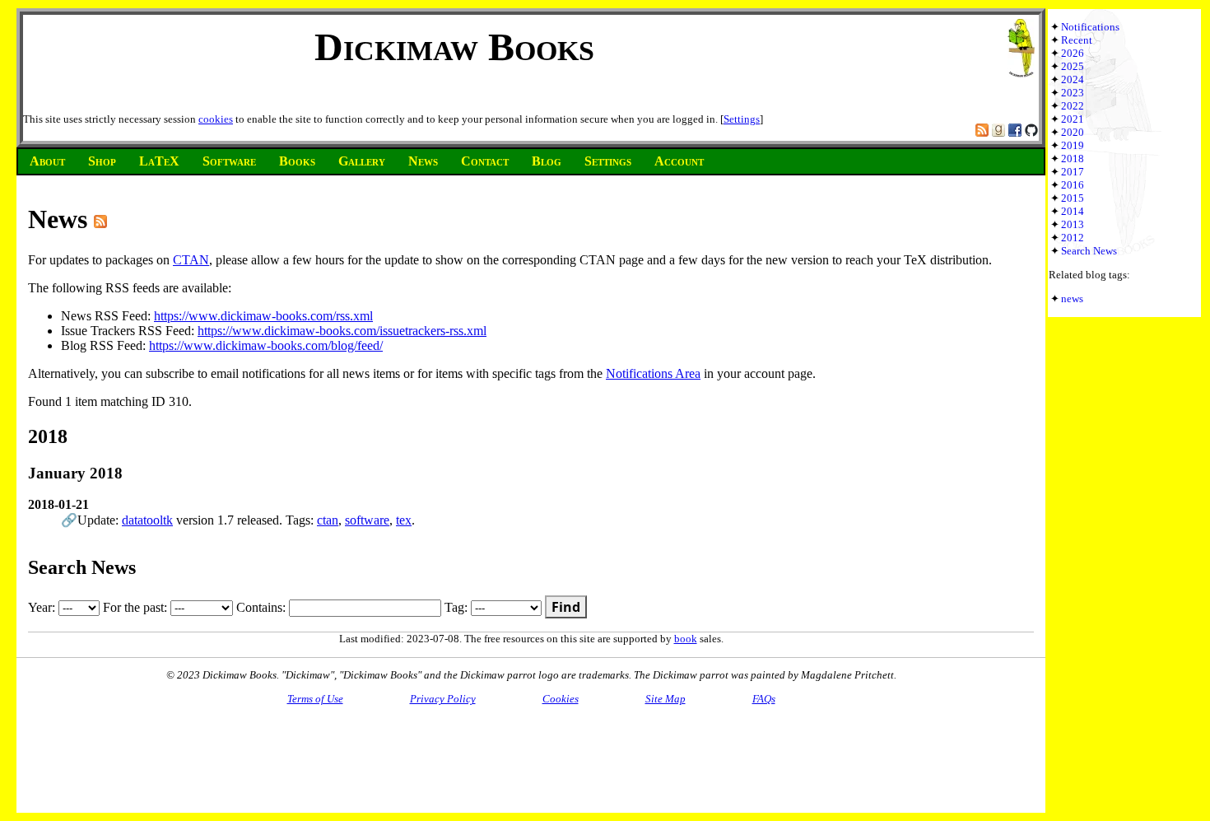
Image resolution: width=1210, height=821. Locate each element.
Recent (1076, 40)
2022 (1072, 106)
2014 (1072, 211)
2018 (1072, 158)
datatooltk (147, 520)
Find (565, 607)
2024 (1072, 79)
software (367, 520)
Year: (43, 607)
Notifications (1090, 27)
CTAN (191, 260)
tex (404, 520)
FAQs (763, 699)
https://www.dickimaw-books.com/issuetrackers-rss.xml (342, 331)
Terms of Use (315, 699)
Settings (742, 119)
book (685, 638)
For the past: (136, 607)
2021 (1072, 119)
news (1072, 298)
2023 (1072, 92)
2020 (1072, 132)
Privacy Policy (443, 699)
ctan (327, 520)
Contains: (262, 607)
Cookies (560, 699)
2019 (1072, 145)
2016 (1072, 185)
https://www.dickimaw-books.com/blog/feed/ (266, 345)
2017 (1072, 172)
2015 (1072, 198)
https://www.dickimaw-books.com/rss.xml (263, 316)
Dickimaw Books (454, 46)
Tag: (457, 607)
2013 (1072, 224)
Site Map (665, 699)
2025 (1072, 66)
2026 (1072, 53)
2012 (1072, 237)
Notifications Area (653, 373)
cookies (215, 119)
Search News (1089, 251)
